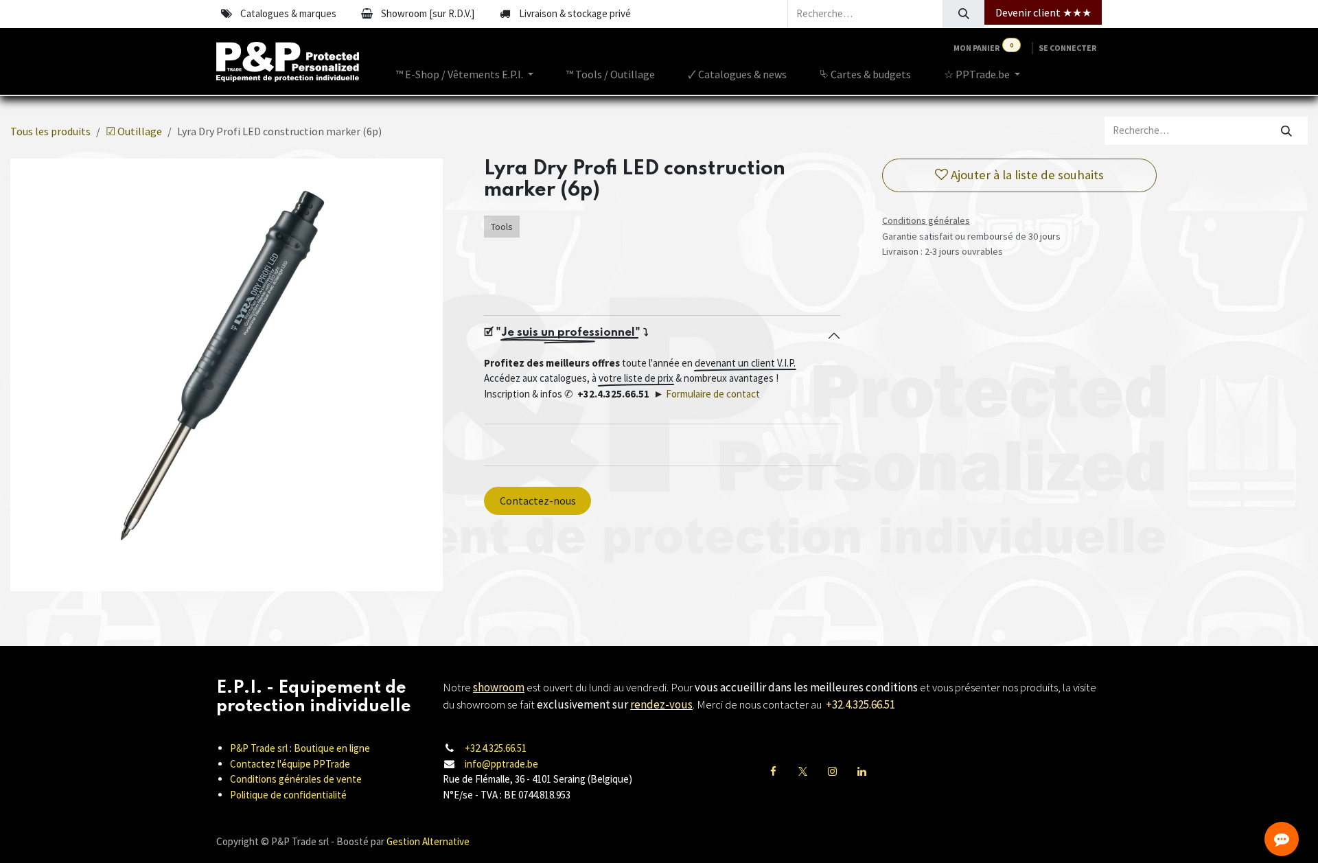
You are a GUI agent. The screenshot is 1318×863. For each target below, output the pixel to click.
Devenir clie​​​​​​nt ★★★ (1043, 12)
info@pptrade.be (501, 763)
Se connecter (1067, 48)
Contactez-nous (538, 500)
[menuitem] (465, 74)
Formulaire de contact (713, 393)
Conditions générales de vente (296, 778)
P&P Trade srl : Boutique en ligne (300, 748)
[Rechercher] (963, 13)
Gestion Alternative (428, 841)
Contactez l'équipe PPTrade (290, 763)
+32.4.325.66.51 (496, 748)
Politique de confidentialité (288, 794)
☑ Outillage (134, 131)
